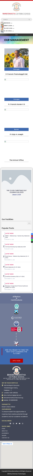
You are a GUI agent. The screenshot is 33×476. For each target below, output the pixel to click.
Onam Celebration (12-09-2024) (13, 267)
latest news (9, 233)
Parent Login (8, 25)
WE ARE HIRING (8, 31)
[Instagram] (13, 423)
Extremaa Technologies (19, 474)
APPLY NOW (16, 361)
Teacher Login (8, 28)
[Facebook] (10, 423)
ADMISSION (7, 23)
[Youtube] (19, 423)
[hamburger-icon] (16, 35)
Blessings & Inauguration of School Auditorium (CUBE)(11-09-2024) (16, 286)
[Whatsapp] (22, 423)
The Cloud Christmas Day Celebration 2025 (17, 191)
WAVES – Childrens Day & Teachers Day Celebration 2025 (17, 236)
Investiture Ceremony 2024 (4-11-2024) (14, 276)
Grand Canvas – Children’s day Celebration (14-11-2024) (17, 257)
